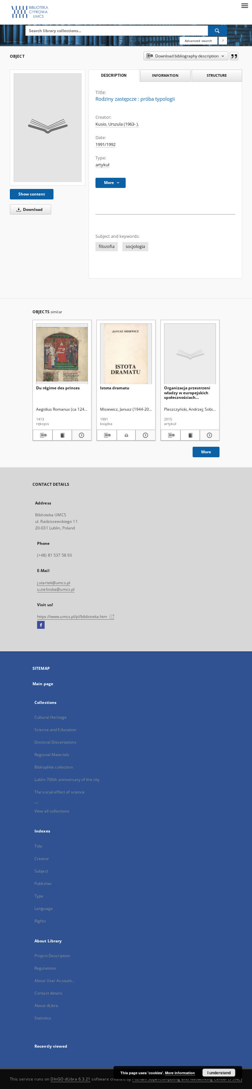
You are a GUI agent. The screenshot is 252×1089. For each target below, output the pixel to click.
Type (38, 896)
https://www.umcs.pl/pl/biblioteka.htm (72, 616)
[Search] (217, 30)
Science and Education (55, 729)
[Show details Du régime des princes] (80, 435)
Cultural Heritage (50, 717)
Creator (41, 858)
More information (180, 1072)
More (206, 452)
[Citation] (234, 56)
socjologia (135, 246)
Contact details (48, 993)
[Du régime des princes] (62, 354)
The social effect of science (59, 792)
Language (43, 908)
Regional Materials (51, 754)
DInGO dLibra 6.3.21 (71, 1079)
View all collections (51, 811)
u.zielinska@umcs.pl (55, 589)
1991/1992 (105, 144)
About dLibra (46, 1005)
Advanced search (198, 40)
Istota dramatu (114, 388)
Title (38, 846)
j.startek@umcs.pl (53, 583)
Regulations (45, 968)
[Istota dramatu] (126, 354)
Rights (40, 921)
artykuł (102, 165)
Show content (31, 194)
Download (32, 209)
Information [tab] (165, 75)
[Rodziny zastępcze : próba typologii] (47, 127)
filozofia (107, 246)
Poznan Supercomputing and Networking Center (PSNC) (187, 1079)
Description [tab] (113, 75)
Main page (42, 684)
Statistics (42, 1018)
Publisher (43, 883)
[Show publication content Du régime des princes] (62, 435)
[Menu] (244, 5)
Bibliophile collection (53, 767)
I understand (219, 1073)
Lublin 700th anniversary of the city (66, 779)
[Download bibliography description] (42, 435)
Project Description (52, 955)
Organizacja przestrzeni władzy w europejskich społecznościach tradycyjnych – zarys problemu (187, 392)
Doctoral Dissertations (55, 742)
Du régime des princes (58, 388)
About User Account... (54, 980)
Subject (41, 871)
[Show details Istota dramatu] (144, 435)
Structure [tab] (217, 75)
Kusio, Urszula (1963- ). (117, 124)
